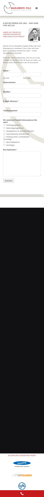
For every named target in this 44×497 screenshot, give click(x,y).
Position (6, 92)
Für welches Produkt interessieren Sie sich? (20, 121)
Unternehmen (9, 82)
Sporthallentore (13, 142)
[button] (36, 8)
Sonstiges (10, 145)
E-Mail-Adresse (11, 101)
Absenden (8, 181)
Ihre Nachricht (10, 150)
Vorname (6, 78)
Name (6, 71)
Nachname (27, 78)
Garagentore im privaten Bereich (20, 131)
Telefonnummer (10, 110)
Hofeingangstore (13, 125)
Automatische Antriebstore (17, 134)
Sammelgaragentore (14, 128)
